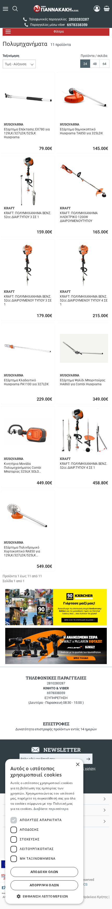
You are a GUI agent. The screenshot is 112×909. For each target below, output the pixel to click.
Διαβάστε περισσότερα (51, 808)
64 (104, 64)
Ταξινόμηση (11, 56)
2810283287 (56, 683)
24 (85, 64)
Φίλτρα (59, 31)
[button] (44, 896)
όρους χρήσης (85, 768)
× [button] (77, 765)
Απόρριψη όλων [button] (44, 885)
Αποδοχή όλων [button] (44, 872)
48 (95, 64)
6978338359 (56, 693)
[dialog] (44, 831)
